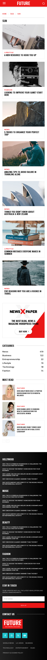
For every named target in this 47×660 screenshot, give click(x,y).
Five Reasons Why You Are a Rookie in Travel (22, 292)
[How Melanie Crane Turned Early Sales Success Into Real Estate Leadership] (8, 428)
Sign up (23, 605)
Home (4, 13)
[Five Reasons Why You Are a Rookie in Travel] (23, 273)
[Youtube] (24, 635)
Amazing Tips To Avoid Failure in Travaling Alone (20, 173)
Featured (21, 388)
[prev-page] (3, 440)
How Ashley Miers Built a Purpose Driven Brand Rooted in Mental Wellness (29, 393)
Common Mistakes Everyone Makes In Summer (22, 252)
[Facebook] (5, 635)
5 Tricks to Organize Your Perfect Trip (21, 133)
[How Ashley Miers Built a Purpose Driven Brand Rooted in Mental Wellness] (8, 392)
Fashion (8, 90)
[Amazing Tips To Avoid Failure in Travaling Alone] (23, 153)
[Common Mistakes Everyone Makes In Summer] (23, 233)
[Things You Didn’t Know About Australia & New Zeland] (23, 193)
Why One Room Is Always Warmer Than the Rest (20, 479)
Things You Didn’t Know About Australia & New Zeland (19, 213)
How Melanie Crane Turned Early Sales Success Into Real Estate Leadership (29, 429)
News (7, 129)
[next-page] (7, 440)
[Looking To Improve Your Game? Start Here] (23, 74)
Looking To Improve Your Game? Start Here (23, 93)
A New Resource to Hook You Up (20, 55)
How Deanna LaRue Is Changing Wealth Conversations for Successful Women (28, 411)
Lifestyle (8, 52)
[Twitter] (18, 635)
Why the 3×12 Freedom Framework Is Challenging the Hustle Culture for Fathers (21, 464)
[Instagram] (11, 635)
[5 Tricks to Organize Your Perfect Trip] (23, 114)
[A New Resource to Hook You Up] (23, 36)
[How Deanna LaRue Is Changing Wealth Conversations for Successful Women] (8, 410)
